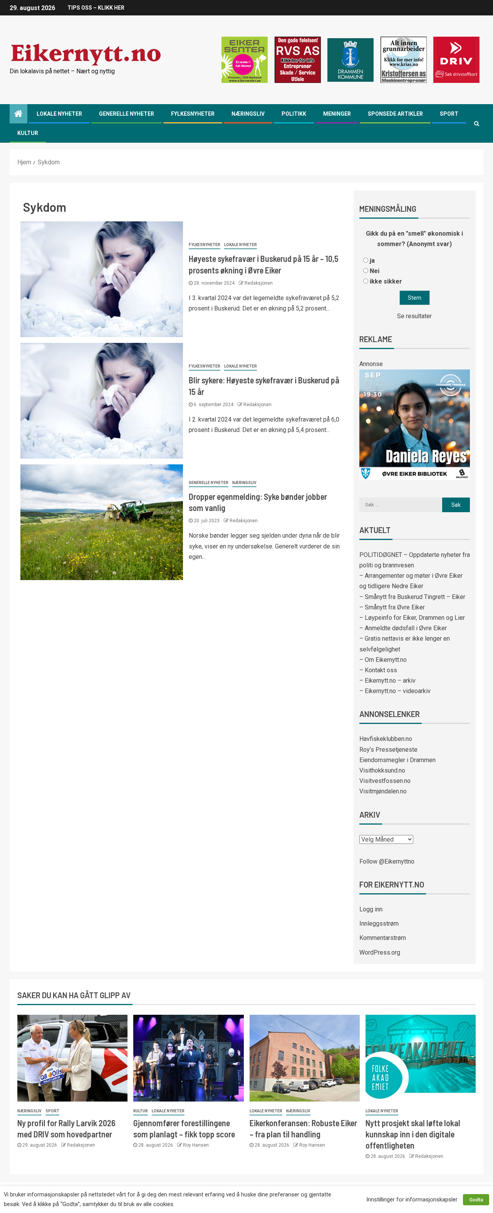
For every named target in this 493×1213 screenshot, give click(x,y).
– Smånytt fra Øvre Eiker (392, 607)
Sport (449, 114)
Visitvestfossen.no (385, 780)
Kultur (27, 133)
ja (372, 260)
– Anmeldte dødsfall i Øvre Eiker (403, 628)
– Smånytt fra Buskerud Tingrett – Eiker (412, 597)
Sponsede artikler (395, 114)
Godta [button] (476, 1200)
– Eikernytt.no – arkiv (387, 680)
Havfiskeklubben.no (385, 738)
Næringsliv (248, 114)
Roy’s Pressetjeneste (388, 749)
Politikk (294, 114)
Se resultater (414, 316)
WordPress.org (379, 952)
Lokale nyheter (59, 114)
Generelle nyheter (126, 114)
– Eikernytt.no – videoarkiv (395, 691)
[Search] (476, 123)
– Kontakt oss (378, 670)
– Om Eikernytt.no (383, 659)
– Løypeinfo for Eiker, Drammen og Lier (412, 617)
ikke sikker (386, 281)
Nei (374, 271)
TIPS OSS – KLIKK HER (95, 8)
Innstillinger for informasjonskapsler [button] (412, 1199)
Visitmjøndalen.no (383, 791)
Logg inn (370, 909)
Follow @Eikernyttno (386, 861)
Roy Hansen (196, 1145)
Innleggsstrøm (379, 923)
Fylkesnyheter (193, 114)
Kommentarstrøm (382, 937)
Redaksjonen (259, 283)
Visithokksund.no (382, 770)
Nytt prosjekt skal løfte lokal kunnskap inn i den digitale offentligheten (413, 1134)
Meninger (337, 114)
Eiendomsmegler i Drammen (397, 760)
